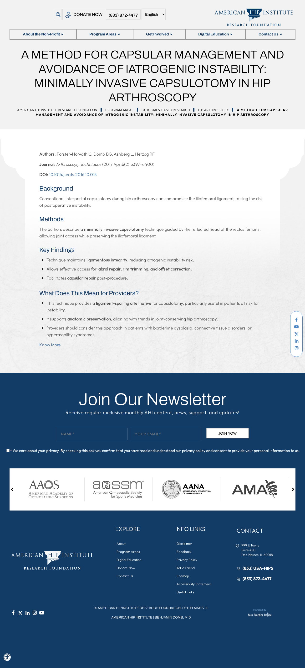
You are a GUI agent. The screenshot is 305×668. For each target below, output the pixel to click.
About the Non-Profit (41, 34)
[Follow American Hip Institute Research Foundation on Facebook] (296, 319)
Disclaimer (184, 543)
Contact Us (269, 34)
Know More (50, 345)
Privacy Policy (187, 560)
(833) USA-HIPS (258, 568)
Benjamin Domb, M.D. (173, 617)
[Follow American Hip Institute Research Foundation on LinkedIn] (296, 341)
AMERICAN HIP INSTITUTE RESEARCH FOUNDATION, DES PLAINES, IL (153, 608)
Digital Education (213, 34)
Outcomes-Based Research (166, 110)
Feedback (184, 552)
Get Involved (157, 34)
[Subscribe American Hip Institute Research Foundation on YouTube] (296, 326)
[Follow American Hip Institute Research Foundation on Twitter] (296, 334)
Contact (250, 530)
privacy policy (193, 450)
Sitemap (183, 576)
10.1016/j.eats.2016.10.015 (73, 174)
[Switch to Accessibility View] (7, 657)
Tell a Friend (186, 568)
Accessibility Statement (194, 584)
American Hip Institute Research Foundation (57, 110)
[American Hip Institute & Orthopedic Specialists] (253, 17)
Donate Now (87, 14)
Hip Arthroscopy (213, 110)
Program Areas (103, 34)
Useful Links (185, 592)
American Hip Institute (131, 617)
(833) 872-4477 (123, 15)
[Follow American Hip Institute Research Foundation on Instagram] (296, 348)
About (121, 543)
